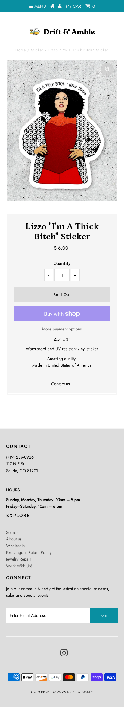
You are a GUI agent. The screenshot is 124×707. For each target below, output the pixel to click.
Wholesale (15, 546)
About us (14, 539)
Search (12, 532)
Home (20, 50)
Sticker (37, 50)
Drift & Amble (80, 691)
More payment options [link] (62, 329)
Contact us (60, 384)
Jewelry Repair (18, 559)
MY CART (80, 6)
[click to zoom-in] (107, 69)
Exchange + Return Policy (28, 552)
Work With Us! (19, 566)
